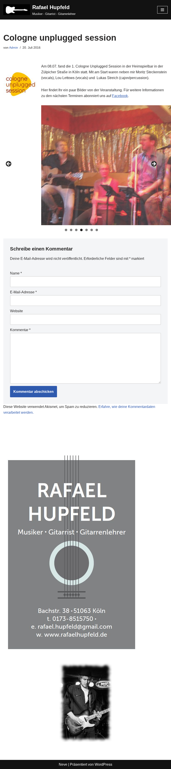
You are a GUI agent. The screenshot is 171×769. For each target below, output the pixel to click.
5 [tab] (86, 230)
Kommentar (20, 330)
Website (16, 311)
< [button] (9, 164)
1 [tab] (66, 230)
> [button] (153, 164)
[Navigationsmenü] (162, 10)
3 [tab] (76, 230)
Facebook (120, 96)
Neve (63, 764)
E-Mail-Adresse (23, 292)
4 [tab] (81, 230)
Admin (13, 47)
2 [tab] (71, 230)
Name (16, 273)
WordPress (103, 764)
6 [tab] (91, 230)
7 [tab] (97, 230)
